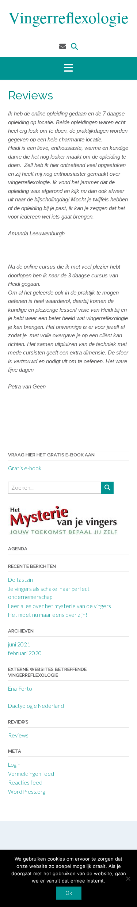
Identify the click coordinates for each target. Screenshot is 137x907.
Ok (68, 893)
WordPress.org (26, 791)
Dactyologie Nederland (36, 705)
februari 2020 (25, 653)
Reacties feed (25, 782)
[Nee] (128, 878)
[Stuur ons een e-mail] (62, 46)
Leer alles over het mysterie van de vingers (59, 606)
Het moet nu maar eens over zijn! (47, 614)
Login (14, 764)
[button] (68, 68)
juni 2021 (19, 644)
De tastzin (20, 579)
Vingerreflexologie (68, 17)
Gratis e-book (24, 468)
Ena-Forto (20, 688)
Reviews (18, 735)
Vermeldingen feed (31, 773)
